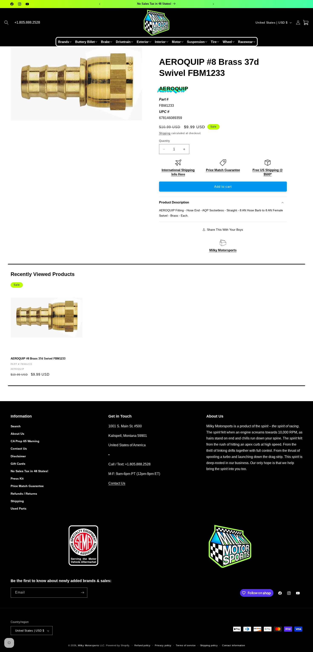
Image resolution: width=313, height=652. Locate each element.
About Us (17, 433)
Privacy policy (163, 645)
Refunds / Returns (24, 493)
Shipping (165, 133)
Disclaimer (18, 456)
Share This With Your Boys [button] (225, 229)
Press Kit (17, 478)
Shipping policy (209, 645)
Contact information (233, 645)
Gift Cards (18, 463)
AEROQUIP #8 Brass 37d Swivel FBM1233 (38, 358)
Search (16, 426)
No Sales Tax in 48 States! (29, 471)
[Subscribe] (82, 593)
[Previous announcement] (99, 4)
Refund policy (142, 645)
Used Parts (18, 508)
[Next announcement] (213, 4)
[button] (6, 22)
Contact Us (19, 448)
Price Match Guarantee (223, 170)
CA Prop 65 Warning (25, 441)
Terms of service (186, 645)
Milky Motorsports (223, 250)
